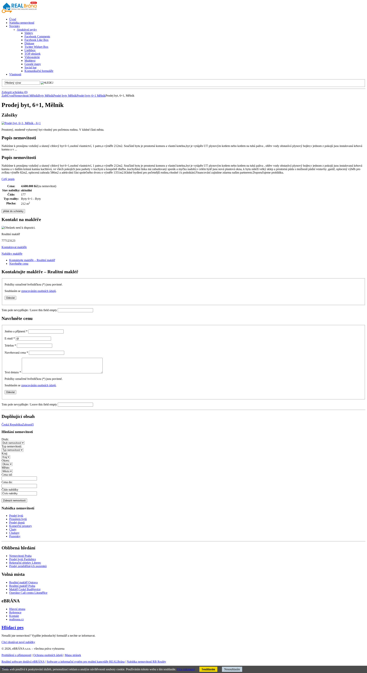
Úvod (10, 95)
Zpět (4, 95)
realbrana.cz (16, 619)
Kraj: (5, 453)
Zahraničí (28, 424)
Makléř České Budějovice (25, 589)
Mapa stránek (73, 655)
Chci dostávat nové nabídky (18, 642)
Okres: (6, 460)
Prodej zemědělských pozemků (28, 566)
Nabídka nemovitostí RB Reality (146, 661)
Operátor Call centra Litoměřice (28, 592)
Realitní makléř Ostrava (23, 582)
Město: (6, 467)
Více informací (186, 669)
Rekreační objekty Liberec (25, 562)
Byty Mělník (45, 95)
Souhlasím (208, 669)
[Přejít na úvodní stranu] (20, 12)
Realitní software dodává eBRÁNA (23, 661)
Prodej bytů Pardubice (22, 559)
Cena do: (7, 482)
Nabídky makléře (12, 253)
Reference (15, 612)
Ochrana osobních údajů (48, 655)
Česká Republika (12, 424)
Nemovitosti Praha (20, 555)
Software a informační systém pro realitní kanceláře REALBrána (86, 661)
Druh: (5, 439)
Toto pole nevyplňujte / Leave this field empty (29, 310)
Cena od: (7, 474)
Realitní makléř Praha (22, 585)
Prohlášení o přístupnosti (16, 655)
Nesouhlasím (232, 669)
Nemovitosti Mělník (26, 95)
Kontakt (14, 616)
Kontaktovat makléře (14, 247)
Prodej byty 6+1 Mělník (91, 95)
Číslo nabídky (10, 489)
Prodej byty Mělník (65, 95)
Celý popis (8, 179)
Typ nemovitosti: (12, 446)
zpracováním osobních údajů (38, 291)
